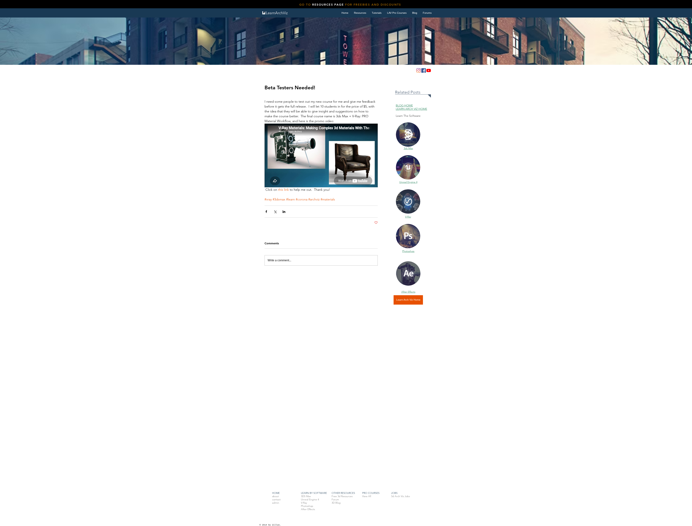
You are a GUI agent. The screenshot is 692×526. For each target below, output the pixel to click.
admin (275, 502)
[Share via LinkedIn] (284, 211)
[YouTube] (428, 70)
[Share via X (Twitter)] (275, 211)
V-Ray (408, 216)
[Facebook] (423, 70)
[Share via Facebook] (266, 211)
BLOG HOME (404, 105)
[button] (376, 13)
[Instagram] (418, 70)
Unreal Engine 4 (408, 182)
